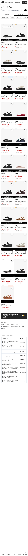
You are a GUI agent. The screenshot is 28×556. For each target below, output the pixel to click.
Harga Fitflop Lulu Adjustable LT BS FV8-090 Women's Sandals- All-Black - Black (10, 372)
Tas (21, 324)
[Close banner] (1, 2)
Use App (24, 2)
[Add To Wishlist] (12, 42)
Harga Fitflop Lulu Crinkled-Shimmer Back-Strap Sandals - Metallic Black (9, 355)
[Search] (25, 10)
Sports (18, 326)
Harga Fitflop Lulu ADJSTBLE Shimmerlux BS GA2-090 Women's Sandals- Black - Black (9, 346)
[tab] (7, 14)
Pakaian (12, 324)
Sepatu (17, 324)
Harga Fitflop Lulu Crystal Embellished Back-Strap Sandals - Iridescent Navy (10, 368)
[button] (14, 2)
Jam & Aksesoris (5, 326)
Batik (23, 326)
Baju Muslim (13, 326)
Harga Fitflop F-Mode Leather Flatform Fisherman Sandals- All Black (10, 381)
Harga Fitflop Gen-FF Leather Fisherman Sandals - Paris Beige (8, 351)
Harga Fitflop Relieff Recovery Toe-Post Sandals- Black (9, 364)
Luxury (2, 324)
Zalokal (7, 324)
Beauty (3, 328)
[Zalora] (14, 7)
